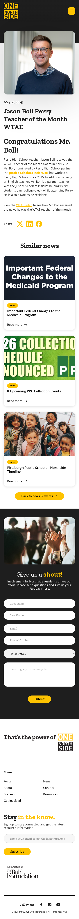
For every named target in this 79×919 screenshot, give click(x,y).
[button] (71, 11)
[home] (11, 11)
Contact (48, 788)
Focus (8, 781)
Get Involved (12, 800)
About (8, 788)
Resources (50, 794)
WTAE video (24, 205)
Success (9, 794)
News (47, 781)
